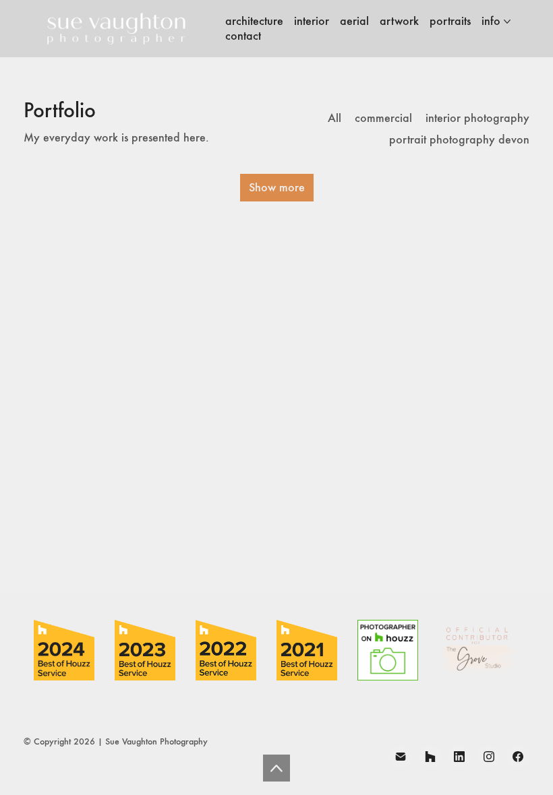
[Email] (400, 756)
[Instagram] (488, 756)
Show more (277, 187)
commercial (383, 118)
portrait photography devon (459, 140)
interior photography (477, 118)
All (334, 118)
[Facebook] (518, 756)
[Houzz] (430, 756)
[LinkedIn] (459, 756)
